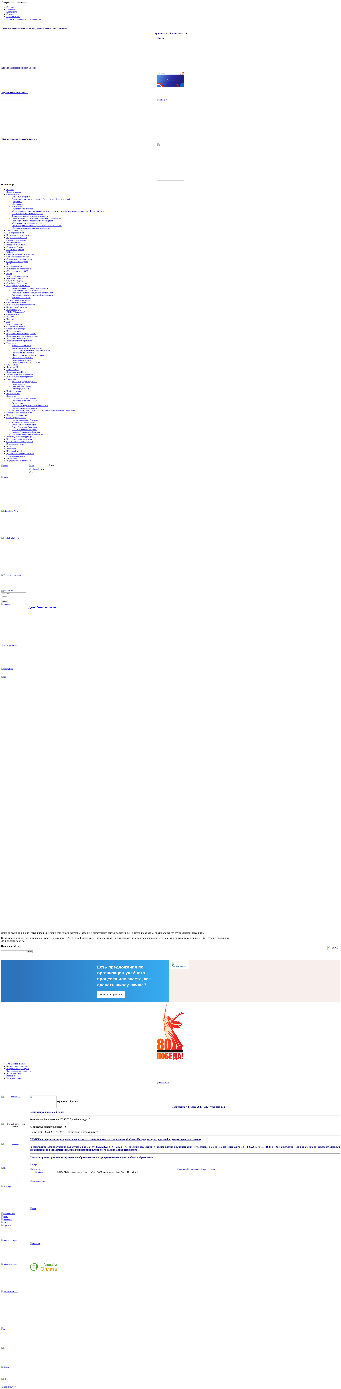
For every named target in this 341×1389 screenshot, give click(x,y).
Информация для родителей (24, 381)
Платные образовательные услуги (27, 213)
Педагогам (11, 396)
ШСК (8, 446)
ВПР (8, 264)
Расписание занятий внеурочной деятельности (33, 293)
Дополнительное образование (20, 453)
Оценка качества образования (19, 259)
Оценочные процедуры (17, 261)
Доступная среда (14, 1073)
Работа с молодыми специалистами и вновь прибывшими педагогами (44, 410)
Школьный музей (14, 451)
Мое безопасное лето (21, 345)
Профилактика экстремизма (19, 341)
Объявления (17, 403)
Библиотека (11, 458)
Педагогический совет (16, 237)
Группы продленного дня (18, 300)
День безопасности (42, 607)
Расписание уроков (15, 249)
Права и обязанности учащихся (26, 362)
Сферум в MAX (13, 314)
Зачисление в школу (15, 230)
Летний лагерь (13, 393)
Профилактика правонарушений (21, 333)
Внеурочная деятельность (18, 285)
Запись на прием (14, 1078)
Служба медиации (14, 324)
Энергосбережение (15, 444)
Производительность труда (18, 235)
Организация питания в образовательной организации (37, 225)
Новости (10, 189)
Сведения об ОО (14, 194)
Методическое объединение (19, 413)
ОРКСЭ (10, 252)
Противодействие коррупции (19, 437)
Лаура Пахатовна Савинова (24, 427)
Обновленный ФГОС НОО (24, 401)
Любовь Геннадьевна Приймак (26, 432)
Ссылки (10, 14)
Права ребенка (18, 384)
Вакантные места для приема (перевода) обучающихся (36, 218)
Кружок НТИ (12, 365)
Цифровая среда (13, 309)
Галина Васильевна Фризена (25, 420)
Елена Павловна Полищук (24, 425)
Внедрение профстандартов (19, 439)
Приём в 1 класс (13, 391)
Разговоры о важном (21, 297)
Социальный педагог (16, 326)
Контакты (10, 9)
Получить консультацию (17, 1068)
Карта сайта (11, 12)
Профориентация (14, 266)
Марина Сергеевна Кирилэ (24, 422)
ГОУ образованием (15, 233)
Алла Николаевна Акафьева (24, 429)
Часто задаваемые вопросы (18, 1071)
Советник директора (15, 329)
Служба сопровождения (17, 276)
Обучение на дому (14, 281)
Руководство (17, 206)
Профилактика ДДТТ (16, 372)
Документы (17, 201)
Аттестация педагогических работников (30, 405)
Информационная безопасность (20, 305)
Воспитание (11, 449)
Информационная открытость (20, 377)
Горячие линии (13, 16)
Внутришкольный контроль (19, 461)
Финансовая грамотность (17, 257)
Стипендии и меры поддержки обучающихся (32, 221)
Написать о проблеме (111, 994)
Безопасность (12, 369)
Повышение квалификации (24, 408)
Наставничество (13, 242)
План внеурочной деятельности (26, 290)
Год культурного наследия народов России (31, 350)
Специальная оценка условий (19, 441)
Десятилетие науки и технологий (27, 348)
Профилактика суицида (17, 338)
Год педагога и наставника (24, 398)
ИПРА (9, 273)
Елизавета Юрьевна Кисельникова (27, 434)
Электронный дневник (16, 307)
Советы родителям (20, 389)
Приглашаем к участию (22, 357)
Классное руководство (16, 415)
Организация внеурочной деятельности (30, 288)
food (8, 321)
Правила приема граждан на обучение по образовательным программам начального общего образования (91, 1157)
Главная (10, 7)
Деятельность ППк (14, 278)
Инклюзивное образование (18, 269)
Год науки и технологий (23, 353)
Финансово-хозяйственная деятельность (30, 216)
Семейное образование (16, 283)
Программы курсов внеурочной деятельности (32, 295)
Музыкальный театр (15, 456)
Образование (18, 204)
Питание (10, 319)
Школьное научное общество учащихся (29, 355)
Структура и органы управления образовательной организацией (41, 199)
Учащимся (11, 343)
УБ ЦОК (10, 317)
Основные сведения (21, 197)
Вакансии (10, 1076)
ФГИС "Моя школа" (15, 312)
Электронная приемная (17, 1066)
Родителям (11, 379)
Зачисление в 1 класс (15, 1064)
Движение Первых (15, 367)
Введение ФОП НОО (16, 245)
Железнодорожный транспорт (20, 374)
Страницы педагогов (16, 417)
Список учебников (14, 247)
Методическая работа (16, 240)
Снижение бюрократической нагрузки (23, 19)
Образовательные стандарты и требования (31, 228)
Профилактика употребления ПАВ (22, 336)
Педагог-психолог (14, 331)
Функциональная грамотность (20, 254)
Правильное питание (21, 360)
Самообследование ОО (16, 302)
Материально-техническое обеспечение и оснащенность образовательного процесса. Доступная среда (58, 211)
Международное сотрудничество (27, 223)
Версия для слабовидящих (16, 2)
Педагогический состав (22, 209)
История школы (13, 192)
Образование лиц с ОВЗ (17, 271)
